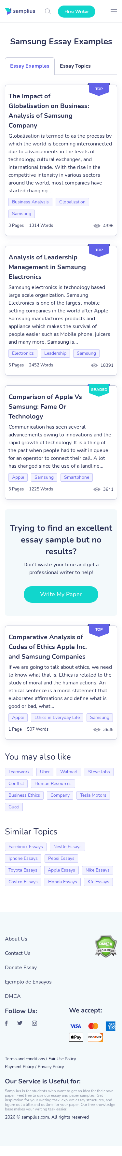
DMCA (13, 996)
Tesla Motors (93, 795)
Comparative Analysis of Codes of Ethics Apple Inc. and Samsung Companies (47, 647)
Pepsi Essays (61, 858)
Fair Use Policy (62, 1059)
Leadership (55, 353)
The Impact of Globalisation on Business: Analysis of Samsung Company (48, 111)
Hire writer (76, 11)
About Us (16, 939)
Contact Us (18, 953)
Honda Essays (62, 882)
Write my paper (61, 594)
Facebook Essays (25, 847)
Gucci (13, 807)
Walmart (69, 772)
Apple (18, 477)
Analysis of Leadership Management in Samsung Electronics (47, 267)
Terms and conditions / (26, 1059)
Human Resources (53, 783)
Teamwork (19, 772)
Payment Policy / (20, 1067)
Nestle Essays (67, 847)
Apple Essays (61, 870)
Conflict (16, 783)
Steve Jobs (99, 772)
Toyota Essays (22, 870)
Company (60, 795)
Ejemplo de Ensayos (28, 981)
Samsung (21, 214)
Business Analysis (30, 202)
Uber (45, 772)
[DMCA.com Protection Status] (105, 946)
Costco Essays (23, 882)
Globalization (72, 202)
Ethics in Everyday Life (57, 717)
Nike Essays (98, 870)
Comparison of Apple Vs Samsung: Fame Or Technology (45, 406)
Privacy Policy (51, 1067)
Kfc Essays (98, 882)
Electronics (23, 353)
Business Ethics (24, 795)
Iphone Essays (23, 858)
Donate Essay (21, 967)
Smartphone (76, 477)
